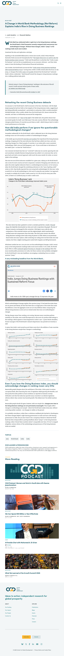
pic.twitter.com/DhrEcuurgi (17, 88)
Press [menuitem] (33, 619)
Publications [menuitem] (35, 607)
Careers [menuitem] (34, 621)
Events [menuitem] (33, 613)
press (24, 72)
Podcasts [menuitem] (34, 616)
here (30, 52)
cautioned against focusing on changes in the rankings (33, 249)
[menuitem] (58, 3)
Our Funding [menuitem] (8, 607)
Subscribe (26, 637)
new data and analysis (30, 139)
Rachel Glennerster (10, 487)
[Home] (32, 3)
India (22, 439)
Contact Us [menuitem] (8, 616)
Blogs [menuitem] (33, 610)
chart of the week (25, 118)
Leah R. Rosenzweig (25, 516)
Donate (36, 637)
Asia (7, 439)
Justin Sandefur (11, 35)
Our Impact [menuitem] (8, 610)
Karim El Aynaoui (10, 575)
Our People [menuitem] (8, 613)
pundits (31, 72)
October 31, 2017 (35, 92)
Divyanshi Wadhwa (25, 35)
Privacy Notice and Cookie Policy (42, 650)
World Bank (14, 439)
